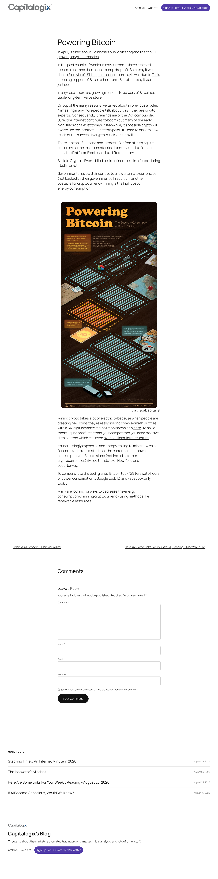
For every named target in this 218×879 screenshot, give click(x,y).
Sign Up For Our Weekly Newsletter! (185, 8)
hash (137, 428)
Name (61, 644)
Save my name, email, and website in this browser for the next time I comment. (99, 689)
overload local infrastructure (126, 437)
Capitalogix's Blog (29, 833)
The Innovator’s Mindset (27, 772)
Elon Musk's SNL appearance (90, 74)
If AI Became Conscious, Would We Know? (41, 793)
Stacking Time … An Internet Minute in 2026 (42, 761)
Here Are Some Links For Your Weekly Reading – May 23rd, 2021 (165, 547)
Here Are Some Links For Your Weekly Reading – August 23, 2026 (58, 782)
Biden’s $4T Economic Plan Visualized (37, 547)
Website (62, 674)
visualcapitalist (148, 410)
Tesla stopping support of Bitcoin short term (109, 77)
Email (61, 659)
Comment (63, 602)
